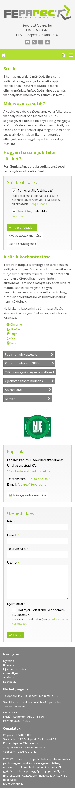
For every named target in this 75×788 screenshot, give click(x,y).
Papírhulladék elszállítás (28, 363)
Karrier (26, 399)
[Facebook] (41, 42)
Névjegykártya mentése (29, 495)
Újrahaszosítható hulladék (28, 381)
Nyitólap (8, 661)
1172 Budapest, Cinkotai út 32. (29, 471)
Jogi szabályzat (54, 771)
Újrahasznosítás (13, 669)
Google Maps (38, 204)
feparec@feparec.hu (32, 484)
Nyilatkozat (16, 604)
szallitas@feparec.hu (47, 702)
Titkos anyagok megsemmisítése (28, 372)
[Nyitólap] (37, 13)
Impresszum (11, 775)
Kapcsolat (9, 681)
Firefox (15, 329)
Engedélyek (11, 673)
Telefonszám (17, 548)
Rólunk (7, 665)
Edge (13, 334)
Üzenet (13, 562)
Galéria (7, 677)
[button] (71, 54)
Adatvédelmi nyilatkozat (38, 775)
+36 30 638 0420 (39, 479)
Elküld (17, 635)
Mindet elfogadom (22, 227)
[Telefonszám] (34, 42)
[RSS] (47, 42)
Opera (14, 338)
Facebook (18, 216)
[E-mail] (27, 42)
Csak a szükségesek (22, 244)
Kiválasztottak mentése (25, 235)
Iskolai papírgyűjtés (30, 771)
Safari (14, 343)
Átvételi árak (26, 390)
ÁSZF (59, 775)
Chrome (16, 324)
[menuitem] (3, 54)
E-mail (13, 535)
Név (11, 521)
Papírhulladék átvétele (27, 354)
